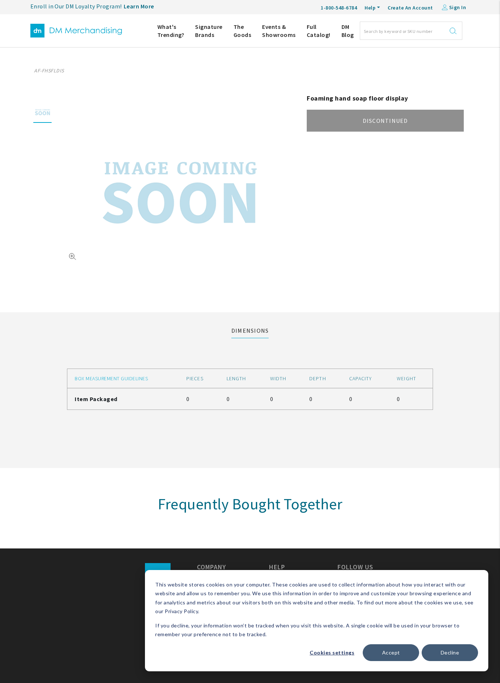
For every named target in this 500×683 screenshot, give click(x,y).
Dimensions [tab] (250, 330)
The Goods (242, 30)
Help (370, 7)
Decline (450, 652)
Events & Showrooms (279, 30)
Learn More (139, 6)
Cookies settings (332, 652)
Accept (391, 652)
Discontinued (385, 120)
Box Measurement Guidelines (111, 378)
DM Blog (348, 30)
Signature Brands (209, 30)
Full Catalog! (319, 30)
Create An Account (410, 7)
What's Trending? (170, 30)
